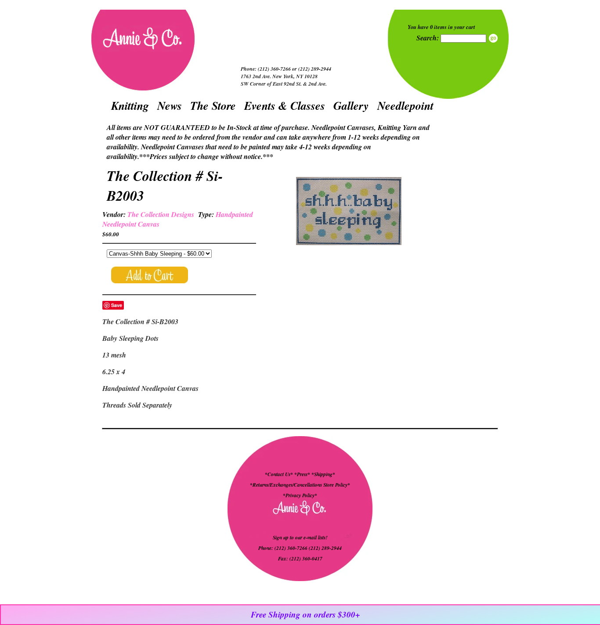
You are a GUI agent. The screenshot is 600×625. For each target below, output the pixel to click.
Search (493, 38)
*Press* (302, 474)
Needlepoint (405, 105)
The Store (213, 105)
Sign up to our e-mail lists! (300, 537)
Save (116, 305)
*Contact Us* (279, 474)
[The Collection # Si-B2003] (349, 212)
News (169, 105)
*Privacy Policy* (300, 495)
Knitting (130, 105)
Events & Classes (284, 105)
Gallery (351, 105)
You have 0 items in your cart (441, 27)
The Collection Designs (160, 214)
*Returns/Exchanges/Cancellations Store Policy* (300, 484)
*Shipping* (323, 474)
